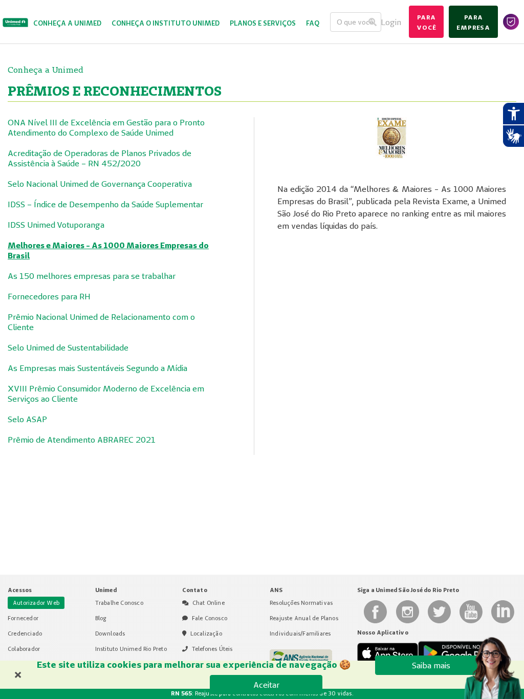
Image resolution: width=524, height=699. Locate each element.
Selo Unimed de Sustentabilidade (68, 347)
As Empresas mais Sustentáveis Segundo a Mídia (97, 368)
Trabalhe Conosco (119, 602)
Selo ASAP (27, 419)
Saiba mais (431, 665)
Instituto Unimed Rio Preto (131, 648)
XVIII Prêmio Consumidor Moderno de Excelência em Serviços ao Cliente (106, 393)
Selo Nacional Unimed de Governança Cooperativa (100, 184)
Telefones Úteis (212, 648)
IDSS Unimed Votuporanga (56, 225)
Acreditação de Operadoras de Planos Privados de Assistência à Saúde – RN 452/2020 (99, 158)
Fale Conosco (209, 618)
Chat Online (208, 602)
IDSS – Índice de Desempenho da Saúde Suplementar (105, 204)
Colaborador (24, 648)
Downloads (110, 633)
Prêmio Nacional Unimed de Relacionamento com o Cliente (101, 322)
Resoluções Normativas (301, 602)
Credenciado (25, 633)
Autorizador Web (36, 602)
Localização (206, 633)
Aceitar (266, 685)
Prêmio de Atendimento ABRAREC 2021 (82, 439)
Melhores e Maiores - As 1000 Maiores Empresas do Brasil (108, 250)
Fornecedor (23, 618)
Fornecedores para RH (49, 296)
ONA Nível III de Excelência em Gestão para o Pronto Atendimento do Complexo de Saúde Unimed (106, 127)
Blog (100, 618)
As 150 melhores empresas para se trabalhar (92, 276)
